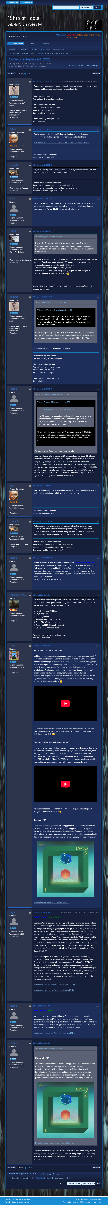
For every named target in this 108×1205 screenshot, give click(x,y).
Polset (12, 231)
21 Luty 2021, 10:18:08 (41, 1006)
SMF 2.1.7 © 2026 (11, 1199)
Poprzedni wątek (76, 66)
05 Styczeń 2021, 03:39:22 (42, 129)
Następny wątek (92, 66)
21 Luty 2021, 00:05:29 (41, 646)
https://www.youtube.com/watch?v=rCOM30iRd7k (54, 990)
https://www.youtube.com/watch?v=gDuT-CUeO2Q (54, 985)
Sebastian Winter (18, 595)
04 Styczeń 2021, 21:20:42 (42, 81)
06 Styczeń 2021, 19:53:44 (42, 485)
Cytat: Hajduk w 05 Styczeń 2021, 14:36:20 (53, 237)
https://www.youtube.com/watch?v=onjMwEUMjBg (54, 1033)
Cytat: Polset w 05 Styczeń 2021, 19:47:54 (53, 303)
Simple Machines (24, 1199)
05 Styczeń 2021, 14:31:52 (42, 165)
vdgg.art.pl (71, 35)
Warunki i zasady (88, 1199)
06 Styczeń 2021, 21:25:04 (42, 521)
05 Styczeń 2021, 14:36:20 (42, 199)
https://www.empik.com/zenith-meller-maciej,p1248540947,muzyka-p (61, 142)
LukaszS (14, 165)
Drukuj (96, 74)
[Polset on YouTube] (10, 257)
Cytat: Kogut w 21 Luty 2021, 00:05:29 (51, 1049)
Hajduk (13, 198)
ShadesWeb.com (24, 1202)
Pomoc (78, 1199)
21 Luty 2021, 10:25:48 (41, 1043)
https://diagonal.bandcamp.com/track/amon (51, 902)
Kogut (12, 645)
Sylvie (46, 53)
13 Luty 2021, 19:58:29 (41, 595)
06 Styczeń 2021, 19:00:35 (42, 389)
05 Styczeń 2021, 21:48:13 (42, 297)
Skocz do (62, 1183)
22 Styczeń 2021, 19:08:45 (42, 558)
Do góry (11, 1168)
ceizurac (13, 81)
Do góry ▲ (99, 1199)
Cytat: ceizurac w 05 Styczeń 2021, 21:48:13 (54, 395)
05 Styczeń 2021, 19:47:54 (42, 231)
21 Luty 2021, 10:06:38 (41, 912)
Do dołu (11, 74)
